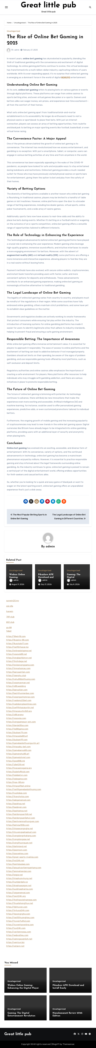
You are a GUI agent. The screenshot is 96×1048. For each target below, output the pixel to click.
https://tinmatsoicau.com (18, 668)
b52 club (10, 622)
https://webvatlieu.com (17, 935)
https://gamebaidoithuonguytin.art (23, 743)
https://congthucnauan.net (19, 843)
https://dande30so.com (17, 725)
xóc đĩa (9, 606)
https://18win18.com (16, 636)
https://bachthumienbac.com (20, 693)
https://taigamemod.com (18, 893)
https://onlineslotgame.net (19, 651)
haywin (9, 611)
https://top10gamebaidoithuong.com (23, 789)
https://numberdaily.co (17, 882)
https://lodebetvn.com (17, 775)
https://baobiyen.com (16, 807)
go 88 (9, 627)
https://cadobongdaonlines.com (21, 704)
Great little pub (48, 5)
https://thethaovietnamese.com (21, 900)
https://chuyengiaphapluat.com (21, 832)
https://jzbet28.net (15, 764)
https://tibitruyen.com (16, 907)
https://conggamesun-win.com (21, 722)
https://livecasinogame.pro (19, 768)
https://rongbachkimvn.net (19, 658)
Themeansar (68, 1044)
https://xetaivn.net (15, 946)
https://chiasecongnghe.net (19, 828)
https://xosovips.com (16, 718)
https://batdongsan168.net (19, 814)
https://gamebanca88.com (18, 750)
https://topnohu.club (16, 675)
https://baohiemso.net (16, 811)
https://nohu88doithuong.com (20, 679)
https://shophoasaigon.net (18, 885)
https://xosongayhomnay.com (20, 697)
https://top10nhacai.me (17, 647)
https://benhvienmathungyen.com (22, 821)
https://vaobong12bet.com (18, 700)
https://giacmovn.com (16, 850)
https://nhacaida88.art (17, 736)
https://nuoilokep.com (16, 793)
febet (9, 631)
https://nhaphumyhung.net (19, 878)
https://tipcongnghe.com (18, 914)
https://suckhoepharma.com (19, 889)
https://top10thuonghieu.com (20, 917)
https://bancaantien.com (18, 672)
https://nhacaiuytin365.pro (19, 711)
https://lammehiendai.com (18, 871)
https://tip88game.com (17, 729)
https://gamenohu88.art (17, 754)
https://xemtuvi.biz (15, 942)
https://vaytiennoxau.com (18, 932)
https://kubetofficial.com (18, 771)
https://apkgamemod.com (18, 800)
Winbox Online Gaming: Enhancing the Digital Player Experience (23, 988)
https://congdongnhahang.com (21, 835)
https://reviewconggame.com (20, 665)
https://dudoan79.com (16, 732)
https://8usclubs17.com (17, 643)
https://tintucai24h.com (17, 910)
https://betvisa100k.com (17, 825)
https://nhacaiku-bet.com (18, 747)
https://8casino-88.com (17, 640)
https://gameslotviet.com (18, 757)
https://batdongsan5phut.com (20, 818)
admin (16, 50)
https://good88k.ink (15, 761)
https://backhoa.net (15, 803)
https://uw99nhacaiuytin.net (20, 707)
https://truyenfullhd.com (18, 921)
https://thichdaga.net (16, 661)
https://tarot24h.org (16, 896)
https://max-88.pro (15, 782)
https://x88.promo (15, 715)
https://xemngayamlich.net (19, 939)
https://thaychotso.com (17, 796)
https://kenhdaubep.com (18, 864)
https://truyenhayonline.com (20, 925)
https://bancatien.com (17, 690)
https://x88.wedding (16, 686)
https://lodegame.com (16, 779)
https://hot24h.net (15, 860)
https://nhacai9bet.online (18, 786)
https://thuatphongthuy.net (19, 903)
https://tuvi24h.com (16, 928)
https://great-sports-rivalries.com (22, 857)
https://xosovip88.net (16, 654)
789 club (10, 617)
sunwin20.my (12, 601)
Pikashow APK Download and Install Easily (46, 577)
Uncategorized (13, 31)
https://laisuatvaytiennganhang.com (23, 867)
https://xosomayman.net (18, 683)
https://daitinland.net (16, 846)
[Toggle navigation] (6, 7)
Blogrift (55, 1044)
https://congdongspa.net (18, 839)
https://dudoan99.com (17, 739)
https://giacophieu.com (17, 853)
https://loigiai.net (14, 875)
